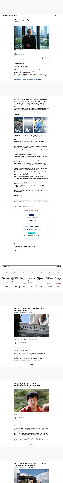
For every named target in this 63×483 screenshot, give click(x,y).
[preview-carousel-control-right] (47, 125)
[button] (55, 15)
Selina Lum (16, 206)
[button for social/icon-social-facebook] (45, 58)
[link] (9, 15)
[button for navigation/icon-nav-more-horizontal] (48, 58)
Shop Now (6, 286)
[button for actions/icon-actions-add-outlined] (23, 54)
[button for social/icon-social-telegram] (43, 58)
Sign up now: (16, 23)
